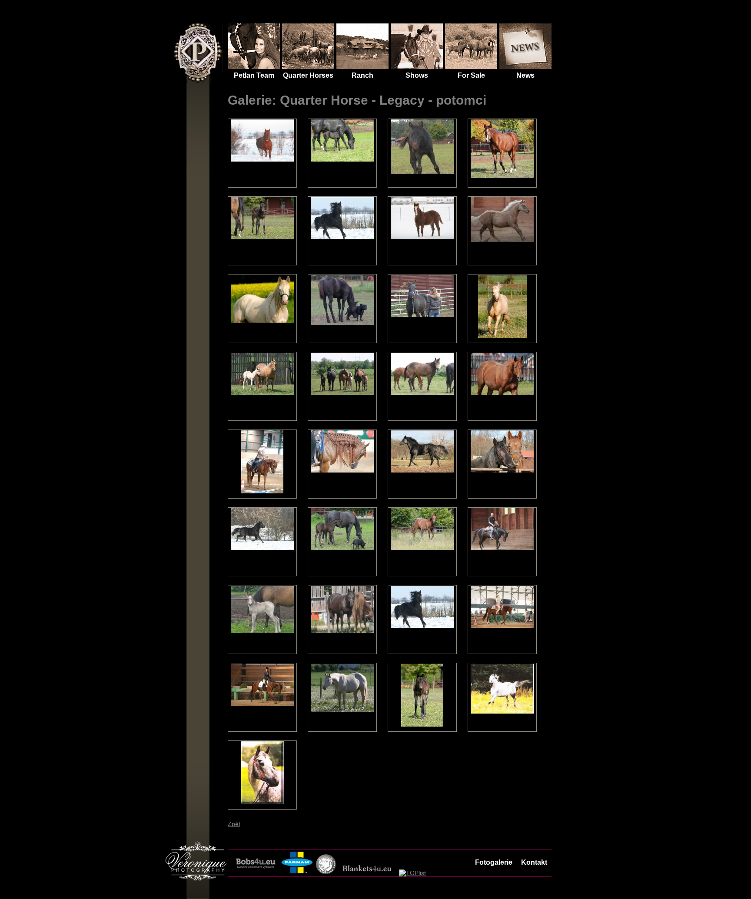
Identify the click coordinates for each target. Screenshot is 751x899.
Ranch (362, 75)
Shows (416, 75)
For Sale (471, 75)
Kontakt (534, 862)
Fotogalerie (493, 862)
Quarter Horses (193, 44)
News (525, 75)
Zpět (234, 823)
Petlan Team (254, 75)
